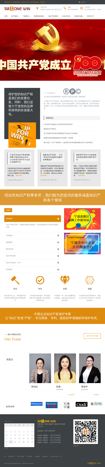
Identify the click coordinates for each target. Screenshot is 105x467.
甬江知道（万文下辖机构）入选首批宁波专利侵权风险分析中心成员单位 (68, 142)
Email (70, 395)
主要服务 (8, 210)
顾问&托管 (10, 249)
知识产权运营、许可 (13, 263)
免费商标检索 (39, 16)
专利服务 (9, 235)
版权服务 (9, 242)
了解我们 (25, 16)
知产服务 (14, 16)
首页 (6, 16)
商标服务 (9, 219)
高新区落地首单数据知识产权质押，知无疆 (58, 138)
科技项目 (9, 269)
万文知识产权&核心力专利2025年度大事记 (58, 124)
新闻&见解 (78, 16)
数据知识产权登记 (50, 129)
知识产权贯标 (53, 16)
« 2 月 (6, 448)
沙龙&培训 (66, 16)
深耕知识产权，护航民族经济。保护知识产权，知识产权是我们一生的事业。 (25, 2)
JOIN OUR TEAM (92, 336)
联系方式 (90, 16)
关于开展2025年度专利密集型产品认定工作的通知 (61, 133)
